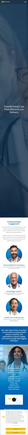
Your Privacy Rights (15, 425)
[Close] (25, 411)
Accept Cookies (15, 432)
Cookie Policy (15, 422)
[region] (14, 422)
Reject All (15, 429)
